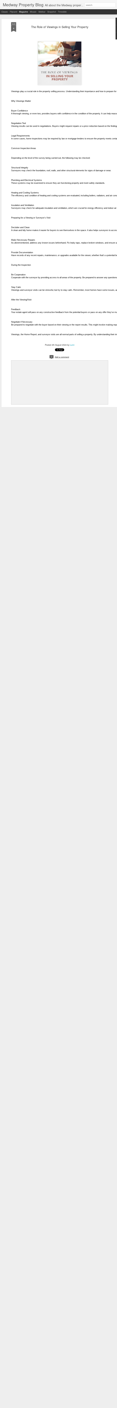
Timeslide (62, 11)
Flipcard (13, 11)
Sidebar (41, 11)
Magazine (23, 11)
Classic (4, 11)
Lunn (72, 344)
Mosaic (33, 11)
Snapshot (51, 11)
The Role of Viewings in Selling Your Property (59, 27)
